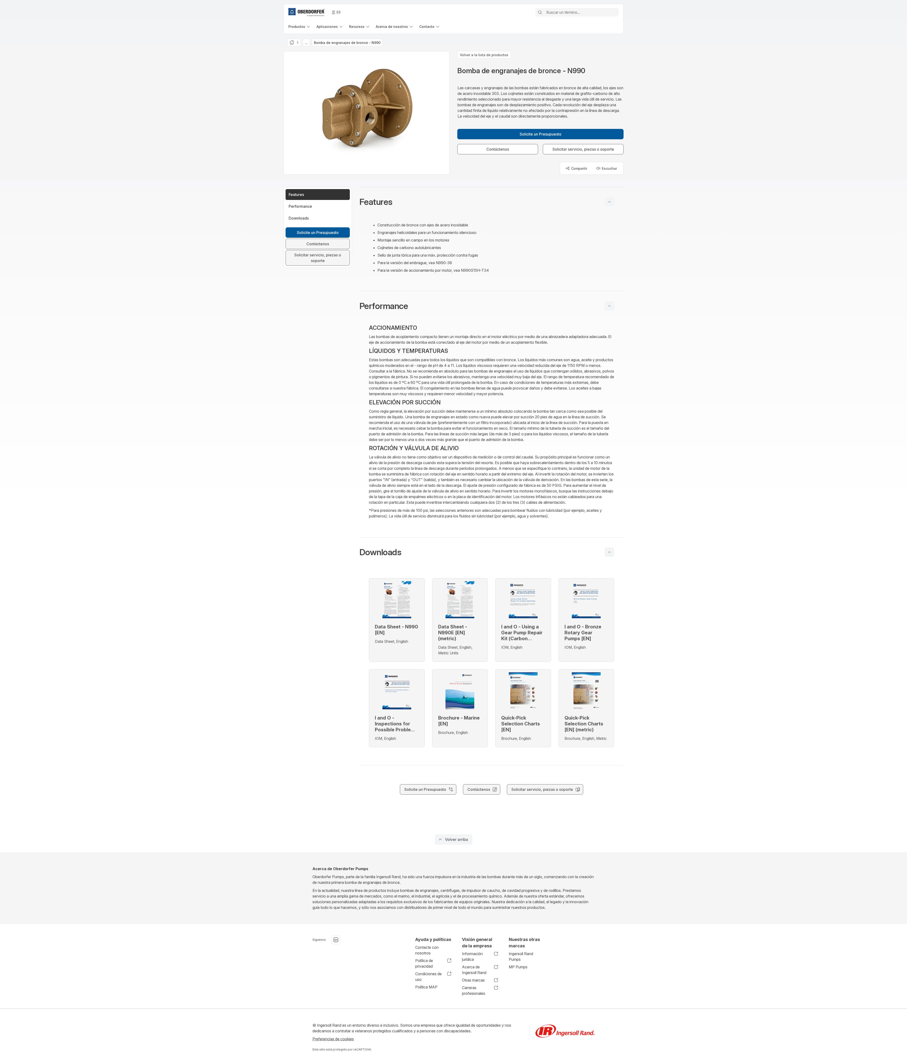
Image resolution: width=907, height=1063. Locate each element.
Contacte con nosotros (427, 950)
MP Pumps (518, 967)
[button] (491, 201)
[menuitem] (299, 26)
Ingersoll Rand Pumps (521, 956)
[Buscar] (540, 12)
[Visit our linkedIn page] (335, 939)
